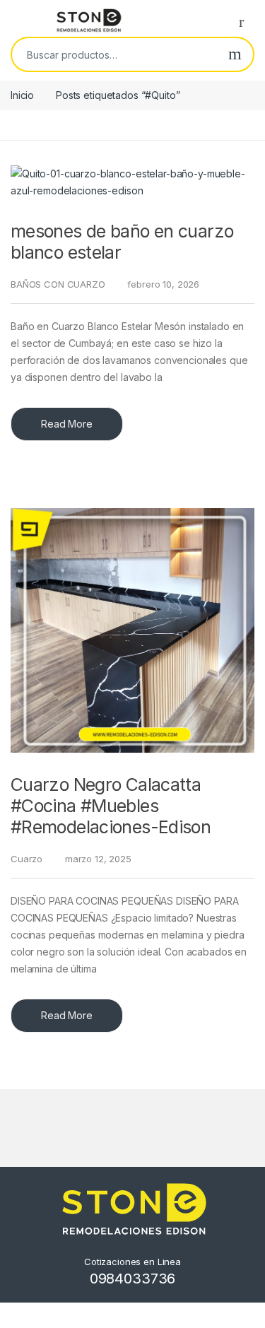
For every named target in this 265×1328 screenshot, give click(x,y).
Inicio (22, 95)
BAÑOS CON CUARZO (58, 284)
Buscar (235, 54)
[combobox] (114, 54)
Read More (67, 424)
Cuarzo (26, 858)
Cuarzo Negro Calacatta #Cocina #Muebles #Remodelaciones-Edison (111, 806)
